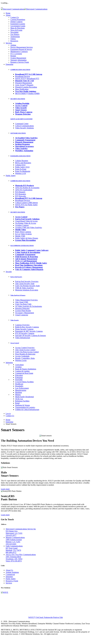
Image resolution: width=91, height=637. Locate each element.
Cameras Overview (22, 325)
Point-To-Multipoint (22, 171)
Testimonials (15, 37)
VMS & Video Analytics (24, 288)
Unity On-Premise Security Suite (27, 286)
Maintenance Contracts (19, 52)
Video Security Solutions (24, 128)
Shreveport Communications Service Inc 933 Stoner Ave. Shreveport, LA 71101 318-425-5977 (21, 532)
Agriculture (19, 365)
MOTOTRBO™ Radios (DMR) (27, 93)
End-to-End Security (16, 276)
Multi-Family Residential (24, 397)
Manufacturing (20, 390)
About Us (9, 570)
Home (8, 13)
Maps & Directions (17, 28)
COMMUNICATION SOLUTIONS (20, 69)
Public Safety (11, 176)
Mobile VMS (20, 236)
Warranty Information (18, 60)
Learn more (5, 489)
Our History (14, 34)
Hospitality (19, 386)
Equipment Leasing (17, 24)
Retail (17, 403)
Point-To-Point (20, 169)
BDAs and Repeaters (23, 163)
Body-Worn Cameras (23, 232)
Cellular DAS (20, 165)
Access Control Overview (25, 348)
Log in (8, 414)
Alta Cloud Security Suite (24, 284)
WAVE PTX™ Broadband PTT (27, 79)
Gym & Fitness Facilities (24, 382)
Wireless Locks (21, 360)
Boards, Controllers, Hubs (25, 358)
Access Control (14, 343)
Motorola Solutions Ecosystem (26, 290)
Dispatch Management (23, 83)
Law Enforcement (22, 388)
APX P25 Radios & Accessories (27, 188)
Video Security (14, 320)
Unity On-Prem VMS (23, 304)
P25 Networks (20, 196)
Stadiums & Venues (22, 405)
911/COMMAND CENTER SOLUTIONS (22, 245)
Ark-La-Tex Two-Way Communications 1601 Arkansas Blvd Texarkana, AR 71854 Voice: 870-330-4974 (21, 558)
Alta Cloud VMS (21, 302)
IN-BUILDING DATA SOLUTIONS (20, 156)
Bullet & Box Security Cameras (27, 327)
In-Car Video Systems (23, 234)
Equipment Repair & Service (21, 49)
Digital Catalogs (16, 22)
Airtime (13, 45)
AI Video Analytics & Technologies (28, 306)
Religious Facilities (22, 401)
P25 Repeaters (20, 194)
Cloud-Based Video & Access (26, 221)
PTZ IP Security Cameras (24, 333)
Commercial (10, 574)
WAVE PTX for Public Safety (26, 205)
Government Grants (17, 26)
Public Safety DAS (22, 167)
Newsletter (14, 32)
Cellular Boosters (21, 161)
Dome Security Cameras (24, 329)
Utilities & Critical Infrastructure (27, 410)
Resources (14, 41)
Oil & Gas (19, 399)
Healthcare (19, 384)
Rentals (13, 56)
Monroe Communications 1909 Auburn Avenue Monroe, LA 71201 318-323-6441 (15, 540)
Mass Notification (21, 89)
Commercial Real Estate (24, 373)
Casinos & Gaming (22, 371)
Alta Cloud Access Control (25, 350)
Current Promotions (17, 19)
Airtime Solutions (12, 572)
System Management (18, 58)
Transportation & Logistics (25, 407)
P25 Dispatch (20, 192)
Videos (13, 39)
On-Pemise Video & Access (25, 223)
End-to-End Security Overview (27, 281)
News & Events (16, 30)
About (8, 15)
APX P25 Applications (23, 190)
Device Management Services (21, 47)
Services (9, 43)
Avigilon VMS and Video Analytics (28, 227)
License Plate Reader (23, 311)
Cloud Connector (21, 315)
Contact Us (14, 17)
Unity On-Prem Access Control (27, 352)
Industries (9, 363)
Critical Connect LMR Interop (26, 203)
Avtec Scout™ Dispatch (24, 85)
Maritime (18, 392)
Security (9, 272)
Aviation (18, 367)
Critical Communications (24, 126)
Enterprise (9, 64)
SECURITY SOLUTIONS (17, 98)
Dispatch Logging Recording (26, 87)
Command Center (21, 124)
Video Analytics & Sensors (17, 295)
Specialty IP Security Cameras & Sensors (30, 336)
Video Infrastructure (22, 338)
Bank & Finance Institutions (25, 369)
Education (19, 375)
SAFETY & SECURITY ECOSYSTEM (21, 119)
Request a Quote (12, 581)
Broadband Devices (22, 76)
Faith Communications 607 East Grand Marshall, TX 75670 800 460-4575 (14, 549)
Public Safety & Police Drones (26, 238)
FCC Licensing (16, 54)
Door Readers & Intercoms (25, 354)
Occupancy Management (24, 313)
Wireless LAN (20, 173)
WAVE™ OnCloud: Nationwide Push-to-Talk (45, 617)
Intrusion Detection (22, 308)
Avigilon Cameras (22, 225)
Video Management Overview (26, 300)
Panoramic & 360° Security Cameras (29, 331)
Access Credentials (22, 356)
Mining (18, 395)
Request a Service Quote (19, 62)
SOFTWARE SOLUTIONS (18, 133)
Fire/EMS (19, 380)
